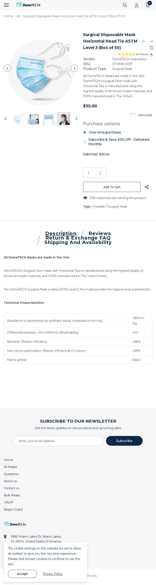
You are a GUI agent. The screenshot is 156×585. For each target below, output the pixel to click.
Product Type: (95, 69)
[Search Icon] (125, 5)
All (18, 16)
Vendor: (89, 59)
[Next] (74, 68)
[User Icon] (137, 5)
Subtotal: (90, 154)
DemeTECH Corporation (129, 59)
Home (8, 16)
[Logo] (28, 5)
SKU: (87, 64)
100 (92, 198)
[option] (41, 68)
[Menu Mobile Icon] (6, 5)
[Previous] (7, 68)
